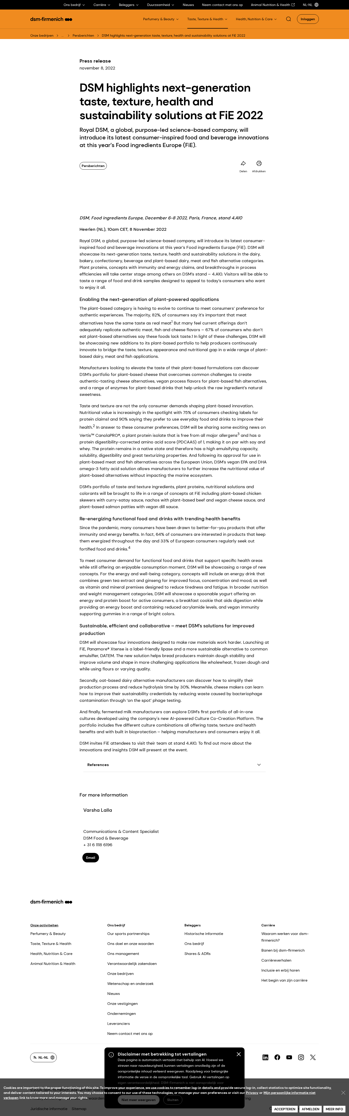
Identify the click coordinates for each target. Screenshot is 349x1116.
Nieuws (113, 993)
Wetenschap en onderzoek (130, 983)
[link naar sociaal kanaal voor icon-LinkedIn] (265, 1057)
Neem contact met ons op (130, 1033)
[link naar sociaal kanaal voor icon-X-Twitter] (313, 1057)
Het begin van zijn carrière (284, 980)
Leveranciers (118, 1023)
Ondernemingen (121, 1013)
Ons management (123, 953)
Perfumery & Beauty (48, 933)
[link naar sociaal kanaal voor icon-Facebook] (277, 1057)
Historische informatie (203, 933)
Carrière (268, 925)
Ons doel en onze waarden (130, 943)
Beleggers (192, 925)
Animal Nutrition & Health (52, 963)
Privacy (252, 1093)
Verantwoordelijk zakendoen (132, 963)
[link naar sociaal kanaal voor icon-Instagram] (301, 1057)
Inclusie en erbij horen (280, 970)
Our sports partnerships (128, 933)
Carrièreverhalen (276, 960)
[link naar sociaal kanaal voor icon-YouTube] (289, 1057)
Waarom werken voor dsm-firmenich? (285, 937)
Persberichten (83, 35)
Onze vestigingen (122, 1003)
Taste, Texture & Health (50, 943)
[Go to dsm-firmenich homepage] (51, 19)
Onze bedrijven (41, 35)
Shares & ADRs (197, 953)
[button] (288, 19)
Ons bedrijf (116, 925)
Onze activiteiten (44, 925)
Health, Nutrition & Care (51, 953)
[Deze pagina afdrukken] (259, 163)
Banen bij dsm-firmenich (283, 950)
